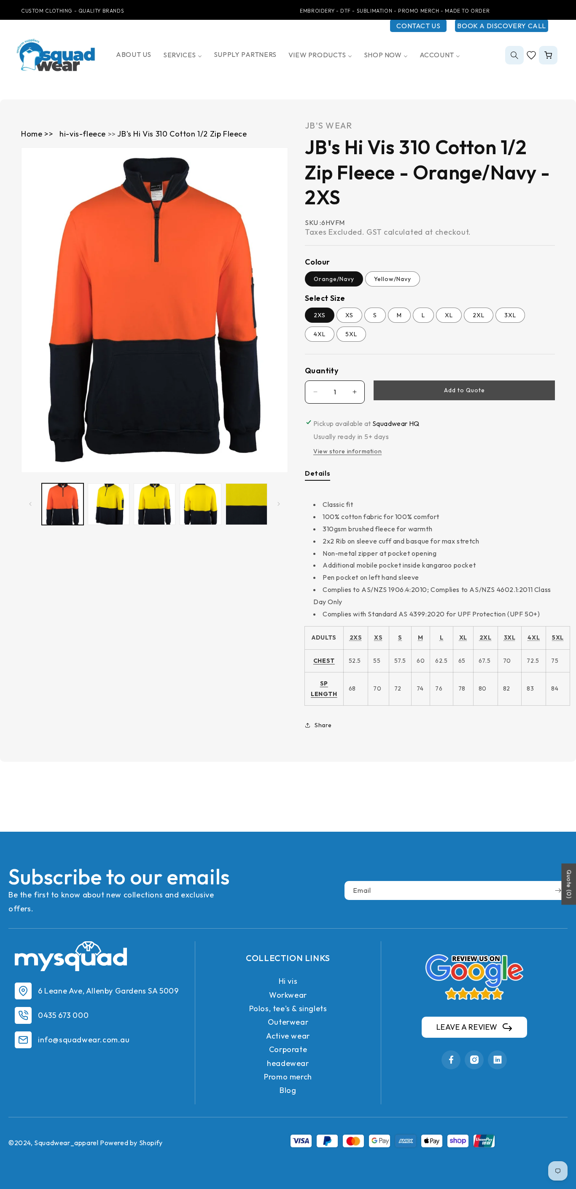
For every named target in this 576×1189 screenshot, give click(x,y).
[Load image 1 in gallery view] (62, 504)
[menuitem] (133, 54)
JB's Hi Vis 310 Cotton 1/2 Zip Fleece (182, 134)
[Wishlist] (531, 55)
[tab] (317, 475)
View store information (347, 451)
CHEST (324, 660)
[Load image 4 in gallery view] (200, 504)
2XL (478, 315)
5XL (351, 334)
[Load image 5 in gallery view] (246, 504)
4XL (320, 334)
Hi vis (288, 981)
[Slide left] (30, 504)
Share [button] (323, 725)
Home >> (37, 134)
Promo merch (288, 1077)
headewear (288, 1063)
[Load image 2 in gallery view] (108, 504)
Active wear (288, 1036)
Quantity (321, 370)
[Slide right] (278, 504)
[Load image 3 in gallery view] (154, 504)
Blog (288, 1090)
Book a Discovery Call (501, 25)
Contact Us (418, 25)
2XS (320, 315)
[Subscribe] (558, 890)
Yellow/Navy (392, 279)
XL (449, 315)
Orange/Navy (334, 279)
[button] (514, 55)
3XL (510, 315)
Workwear (288, 995)
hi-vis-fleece (83, 134)
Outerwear (288, 1022)
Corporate (288, 1049)
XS (349, 315)
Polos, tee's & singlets (288, 1008)
